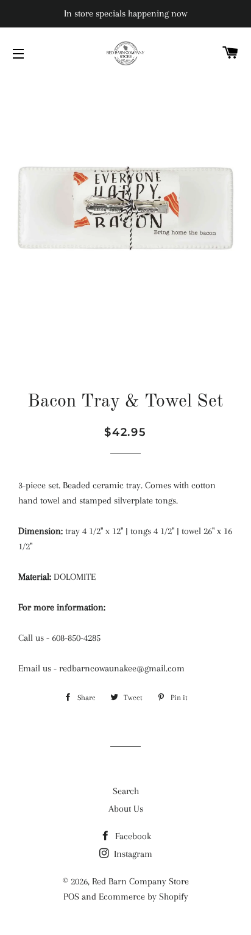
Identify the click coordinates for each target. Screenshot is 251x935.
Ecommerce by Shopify (143, 896)
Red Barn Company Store (140, 881)
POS (71, 896)
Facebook (132, 836)
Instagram (131, 853)
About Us (125, 808)
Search (126, 790)
